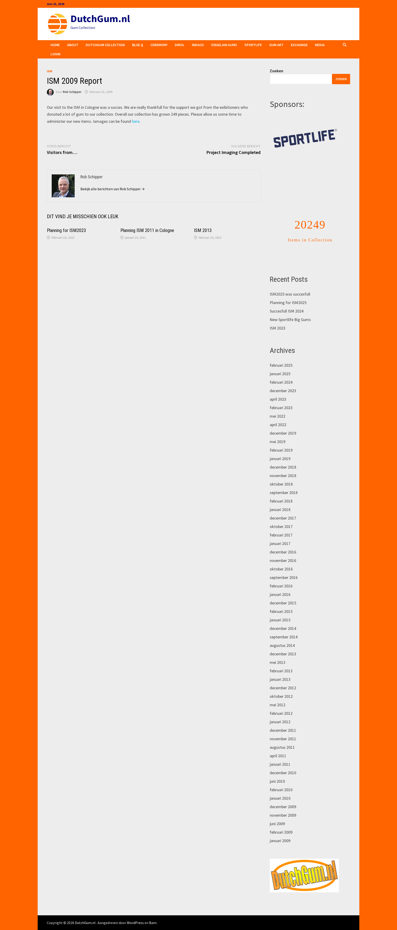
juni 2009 (277, 814)
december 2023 (283, 381)
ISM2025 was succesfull (290, 284)
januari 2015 (280, 610)
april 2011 (278, 746)
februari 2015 (281, 602)
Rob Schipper (72, 92)
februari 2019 (281, 440)
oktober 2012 (281, 687)
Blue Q (137, 44)
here (135, 121)
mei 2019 (277, 432)
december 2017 (283, 508)
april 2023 (278, 389)
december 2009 (283, 797)
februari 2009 (281, 822)
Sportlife (253, 44)
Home (55, 44)
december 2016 (283, 542)
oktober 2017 (281, 517)
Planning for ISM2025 (288, 293)
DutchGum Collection (105, 44)
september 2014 (284, 627)
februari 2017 (281, 525)
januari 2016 (280, 585)
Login (55, 54)
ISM (49, 71)
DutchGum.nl (100, 18)
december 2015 (283, 593)
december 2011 (283, 720)
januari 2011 (280, 754)
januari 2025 (280, 364)
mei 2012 (277, 695)
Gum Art (276, 44)
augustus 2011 (282, 737)
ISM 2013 (203, 230)
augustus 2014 (282, 636)
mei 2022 (277, 406)
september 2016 (284, 568)
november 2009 (283, 805)
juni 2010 (277, 771)
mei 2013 (277, 653)
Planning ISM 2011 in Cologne (147, 230)
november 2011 (283, 729)
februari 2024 (281, 372)
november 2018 (283, 466)
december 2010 (283, 763)
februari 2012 (281, 704)
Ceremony (158, 44)
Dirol (179, 44)
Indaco (198, 44)
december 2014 (283, 619)
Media (320, 44)
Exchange (299, 44)
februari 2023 (281, 398)
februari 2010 (281, 780)
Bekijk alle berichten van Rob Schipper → (112, 189)
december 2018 (283, 457)
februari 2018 (281, 491)
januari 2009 (280, 831)
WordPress (135, 913)
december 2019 (283, 423)
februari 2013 (281, 661)
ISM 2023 (277, 318)
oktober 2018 (281, 474)
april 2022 (278, 415)
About (72, 44)
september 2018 (284, 483)
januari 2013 (280, 670)
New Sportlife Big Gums (290, 310)
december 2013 (283, 644)
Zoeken (276, 70)
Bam (152, 913)
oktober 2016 (281, 559)
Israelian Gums (224, 44)
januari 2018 (280, 500)
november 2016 (283, 551)
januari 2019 (280, 449)
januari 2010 (280, 788)
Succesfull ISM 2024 (286, 301)
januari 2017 (280, 534)
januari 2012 (280, 712)
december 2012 (283, 678)
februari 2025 (281, 355)
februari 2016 (281, 576)
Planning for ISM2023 (66, 230)
